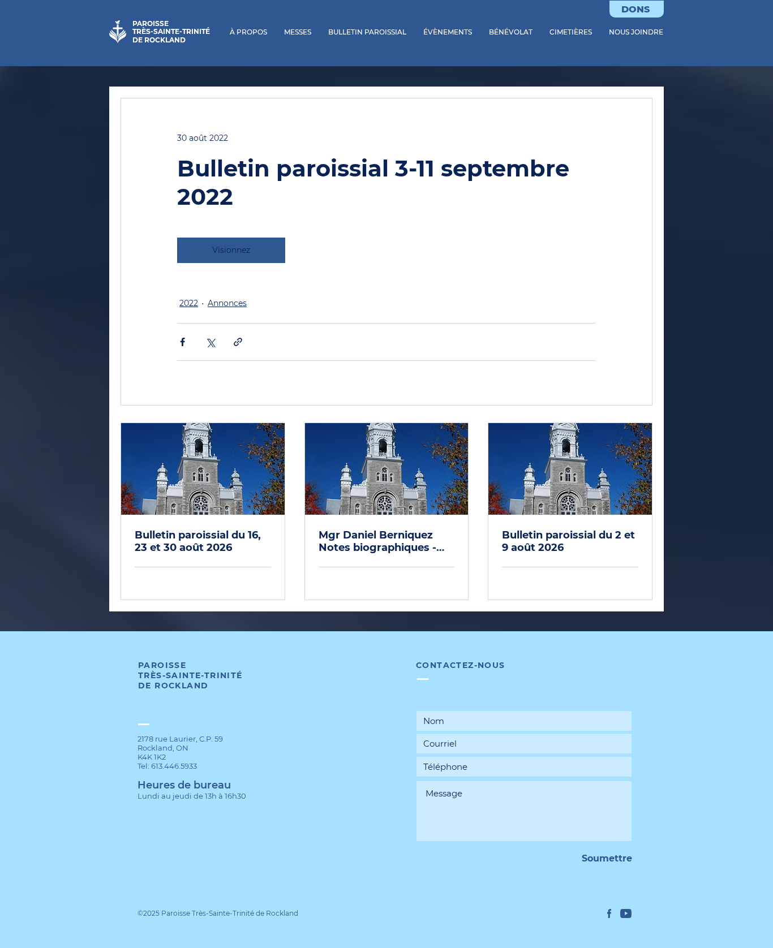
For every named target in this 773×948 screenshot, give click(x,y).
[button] (248, 32)
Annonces (227, 303)
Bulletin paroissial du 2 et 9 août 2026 (568, 541)
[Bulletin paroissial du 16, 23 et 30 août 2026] (203, 469)
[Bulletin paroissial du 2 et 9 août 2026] (570, 469)
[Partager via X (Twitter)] (210, 342)
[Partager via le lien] (238, 342)
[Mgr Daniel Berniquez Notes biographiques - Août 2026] (387, 469)
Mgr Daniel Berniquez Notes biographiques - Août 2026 (377, 541)
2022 (188, 303)
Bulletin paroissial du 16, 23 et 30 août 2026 (198, 541)
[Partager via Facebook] (182, 342)
